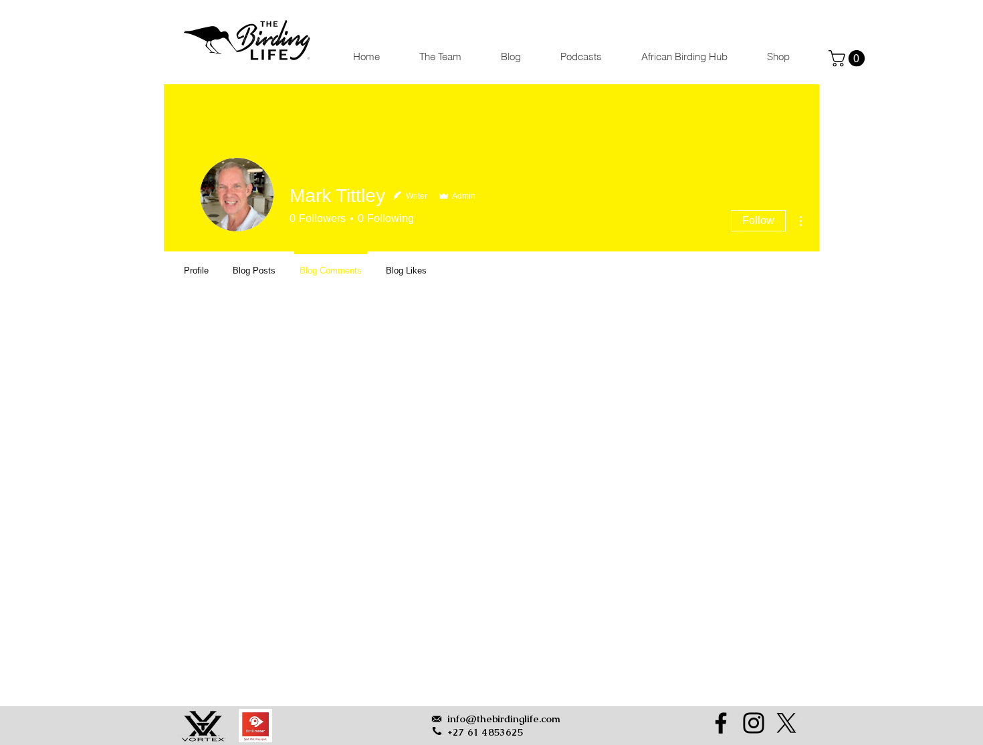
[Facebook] (721, 723)
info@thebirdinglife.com (503, 718)
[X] (786, 723)
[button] (849, 58)
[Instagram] (754, 723)
